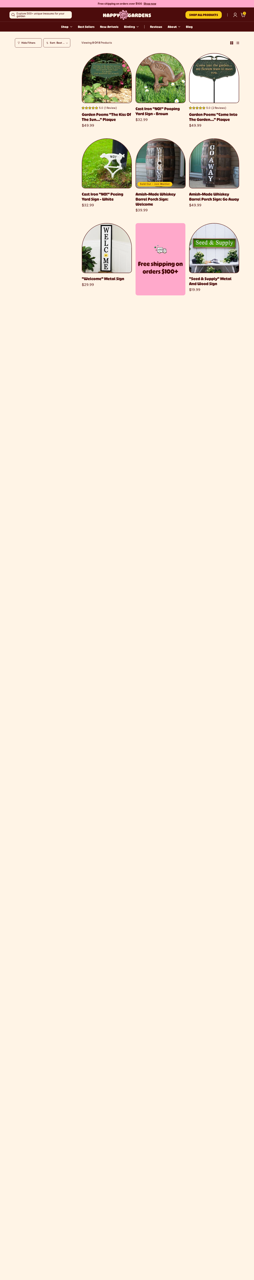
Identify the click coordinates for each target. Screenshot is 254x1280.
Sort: (53, 42)
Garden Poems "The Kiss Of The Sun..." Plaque (106, 117)
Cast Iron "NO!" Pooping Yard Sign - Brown (158, 111)
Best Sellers (86, 27)
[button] (243, 15)
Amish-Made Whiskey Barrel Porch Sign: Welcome (156, 199)
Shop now (150, 3)
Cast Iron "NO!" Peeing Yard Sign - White (102, 197)
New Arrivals (109, 27)
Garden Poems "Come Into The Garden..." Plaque (213, 117)
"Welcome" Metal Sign (103, 278)
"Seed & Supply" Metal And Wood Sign (210, 281)
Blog (189, 27)
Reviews (156, 27)
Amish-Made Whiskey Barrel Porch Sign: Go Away (214, 197)
